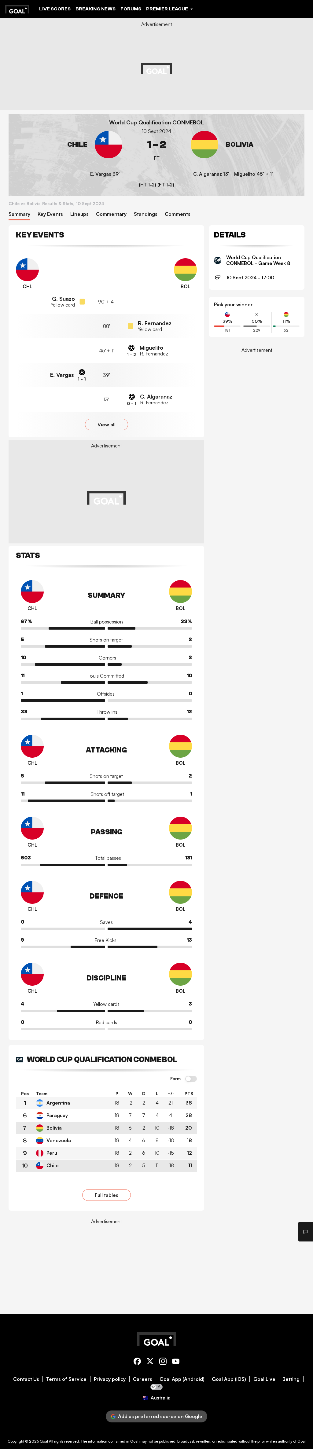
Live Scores (55, 9)
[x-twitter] (150, 1362)
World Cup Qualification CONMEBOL (156, 122)
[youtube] (176, 1362)
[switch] (191, 1079)
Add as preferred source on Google (160, 1416)
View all (107, 424)
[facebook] (137, 1362)
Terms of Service (66, 1379)
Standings (145, 214)
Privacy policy (110, 1379)
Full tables (106, 1195)
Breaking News (95, 9)
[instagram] (163, 1362)
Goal (44, 1441)
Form (175, 1078)
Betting (291, 1379)
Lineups (79, 214)
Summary (19, 214)
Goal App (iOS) (229, 1379)
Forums (130, 9)
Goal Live (264, 1379)
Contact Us (26, 1379)
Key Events (50, 214)
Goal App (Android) (182, 1379)
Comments (177, 214)
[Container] (67, 144)
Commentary (111, 214)
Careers (142, 1379)
